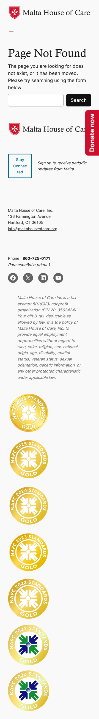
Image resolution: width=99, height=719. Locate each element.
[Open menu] (11, 30)
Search (79, 100)
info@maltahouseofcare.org (32, 228)
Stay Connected (20, 165)
